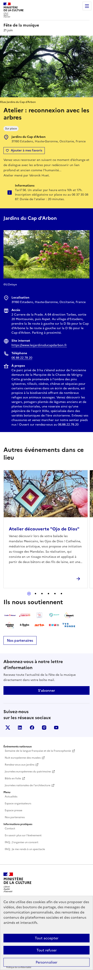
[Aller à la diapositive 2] (35, 593)
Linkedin (20, 727)
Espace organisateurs (18, 803)
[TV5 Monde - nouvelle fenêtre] (68, 625)
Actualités (11, 797)
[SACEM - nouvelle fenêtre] (24, 615)
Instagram (44, 727)
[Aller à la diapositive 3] (42, 593)
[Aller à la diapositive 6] (61, 593)
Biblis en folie (13, 778)
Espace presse (13, 810)
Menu (87, 6)
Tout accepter (46, 938)
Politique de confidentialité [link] (18, 967)
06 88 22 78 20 (21, 357)
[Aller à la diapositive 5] (55, 593)
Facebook (32, 727)
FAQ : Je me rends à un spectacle (25, 849)
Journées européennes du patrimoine (28, 771)
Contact (10, 828)
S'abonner (46, 690)
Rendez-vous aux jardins (19, 765)
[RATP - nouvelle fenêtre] (54, 615)
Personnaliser (46, 962)
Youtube (56, 727)
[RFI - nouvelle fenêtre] (54, 625)
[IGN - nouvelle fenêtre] (39, 615)
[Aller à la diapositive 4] (48, 593)
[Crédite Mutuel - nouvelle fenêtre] (9, 615)
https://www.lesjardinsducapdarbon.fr (39, 345)
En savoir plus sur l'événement (23, 835)
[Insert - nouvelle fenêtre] (68, 615)
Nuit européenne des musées (23, 758)
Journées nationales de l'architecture (27, 785)
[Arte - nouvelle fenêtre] (39, 625)
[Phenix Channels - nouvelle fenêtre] (9, 625)
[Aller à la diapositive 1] (29, 593)
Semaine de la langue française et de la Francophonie (38, 751)
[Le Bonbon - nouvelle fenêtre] (24, 625)
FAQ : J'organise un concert (21, 842)
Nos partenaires (20, 640)
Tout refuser (47, 950)
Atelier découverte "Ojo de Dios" (44, 529)
